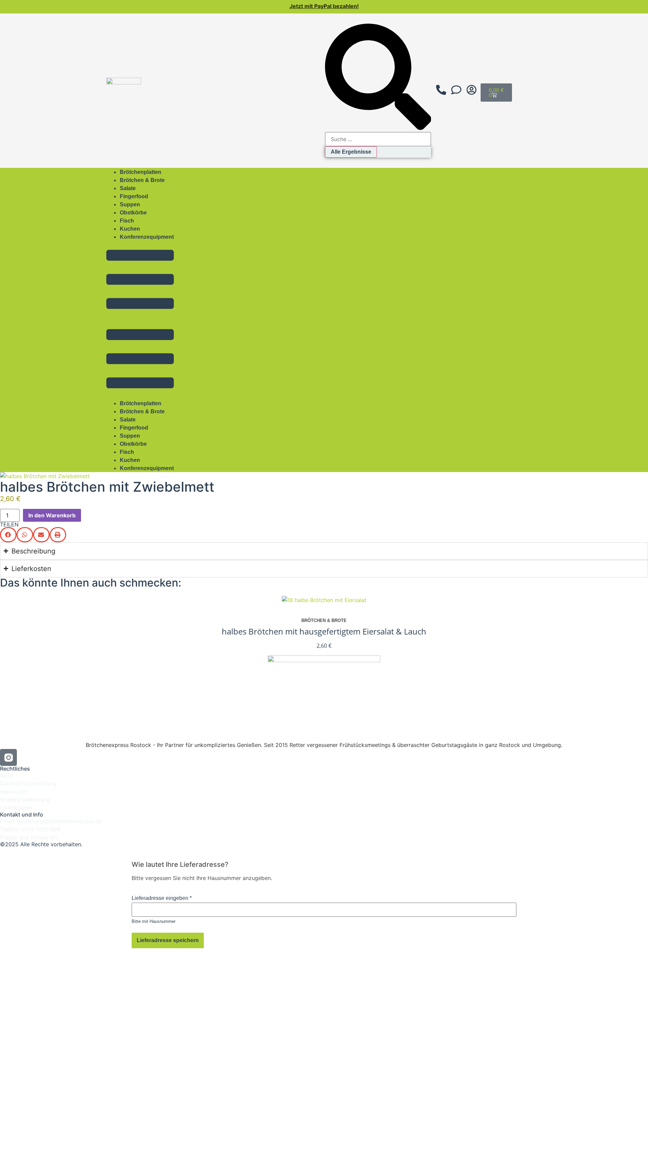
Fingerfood (134, 196)
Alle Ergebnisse (351, 152)
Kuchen (130, 229)
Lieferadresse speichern (168, 940)
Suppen (130, 204)
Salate (128, 188)
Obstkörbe (133, 212)
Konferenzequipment (147, 237)
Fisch (127, 221)
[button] (140, 320)
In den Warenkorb (52, 515)
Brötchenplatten (140, 172)
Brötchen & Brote (142, 180)
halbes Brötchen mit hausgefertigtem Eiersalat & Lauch (324, 631)
